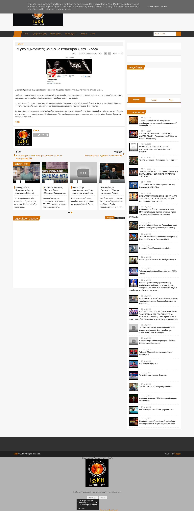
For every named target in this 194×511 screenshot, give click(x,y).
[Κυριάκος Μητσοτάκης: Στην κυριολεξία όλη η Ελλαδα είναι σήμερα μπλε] (133, 341)
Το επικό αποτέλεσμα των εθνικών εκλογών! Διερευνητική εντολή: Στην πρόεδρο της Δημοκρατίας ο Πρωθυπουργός (157, 330)
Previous (15, 173)
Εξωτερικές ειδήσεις (39, 34)
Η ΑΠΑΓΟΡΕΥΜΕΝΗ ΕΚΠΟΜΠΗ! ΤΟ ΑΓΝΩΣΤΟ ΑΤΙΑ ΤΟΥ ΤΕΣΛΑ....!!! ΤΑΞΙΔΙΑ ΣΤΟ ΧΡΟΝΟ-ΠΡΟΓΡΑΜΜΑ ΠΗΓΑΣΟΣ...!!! (158, 198)
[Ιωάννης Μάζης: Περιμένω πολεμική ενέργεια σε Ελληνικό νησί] (26, 172)
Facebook (35, 135)
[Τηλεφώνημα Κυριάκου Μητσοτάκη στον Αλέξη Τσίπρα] (133, 271)
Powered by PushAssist (108, 510)
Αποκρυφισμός (55, 34)
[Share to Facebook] (29, 175)
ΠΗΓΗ (17, 122)
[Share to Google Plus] (36, 175)
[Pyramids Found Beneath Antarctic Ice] (133, 248)
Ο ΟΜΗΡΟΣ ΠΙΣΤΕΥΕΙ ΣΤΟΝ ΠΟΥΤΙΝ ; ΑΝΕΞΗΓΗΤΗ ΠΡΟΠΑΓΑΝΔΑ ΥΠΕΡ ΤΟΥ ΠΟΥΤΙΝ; (155, 149)
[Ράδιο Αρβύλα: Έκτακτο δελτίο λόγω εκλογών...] (133, 260)
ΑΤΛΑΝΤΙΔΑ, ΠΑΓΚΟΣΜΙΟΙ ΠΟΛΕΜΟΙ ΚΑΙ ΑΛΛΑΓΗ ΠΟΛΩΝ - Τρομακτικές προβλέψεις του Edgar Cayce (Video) (158, 136)
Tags (171, 100)
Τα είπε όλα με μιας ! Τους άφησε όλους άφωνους (158, 160)
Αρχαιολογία (69, 34)
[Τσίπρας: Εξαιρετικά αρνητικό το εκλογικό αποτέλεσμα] (133, 352)
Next (123, 173)
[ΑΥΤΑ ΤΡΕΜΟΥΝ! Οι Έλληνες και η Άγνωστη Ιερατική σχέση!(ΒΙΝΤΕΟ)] (133, 185)
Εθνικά (20, 44)
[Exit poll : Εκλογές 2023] (133, 364)
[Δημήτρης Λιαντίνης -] (133, 398)
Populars (136, 100)
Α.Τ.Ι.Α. (93, 34)
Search (178, 34)
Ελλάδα (25, 34)
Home (17, 34)
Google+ (43, 135)
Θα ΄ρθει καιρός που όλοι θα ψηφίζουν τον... (156, 410)
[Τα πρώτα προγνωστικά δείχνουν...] (133, 375)
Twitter (39, 135)
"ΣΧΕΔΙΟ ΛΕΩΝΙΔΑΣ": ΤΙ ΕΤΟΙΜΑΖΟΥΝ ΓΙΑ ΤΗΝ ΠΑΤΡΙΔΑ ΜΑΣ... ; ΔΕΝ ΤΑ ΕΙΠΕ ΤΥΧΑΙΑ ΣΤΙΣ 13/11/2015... (158, 174)
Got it (164, 7)
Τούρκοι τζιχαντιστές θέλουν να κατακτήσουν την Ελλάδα (56, 48)
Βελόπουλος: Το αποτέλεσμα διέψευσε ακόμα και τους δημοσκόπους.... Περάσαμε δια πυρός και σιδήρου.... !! (158, 301)
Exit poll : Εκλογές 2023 (148, 364)
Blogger (110, 218)
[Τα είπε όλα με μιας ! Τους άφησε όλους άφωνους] (133, 160)
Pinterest (47, 135)
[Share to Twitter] (32, 175)
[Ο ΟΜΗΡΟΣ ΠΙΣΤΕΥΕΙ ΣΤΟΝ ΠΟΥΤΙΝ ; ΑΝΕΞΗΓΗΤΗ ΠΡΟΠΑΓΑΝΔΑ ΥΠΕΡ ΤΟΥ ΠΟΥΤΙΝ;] (133, 147)
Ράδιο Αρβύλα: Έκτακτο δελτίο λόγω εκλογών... (158, 260)
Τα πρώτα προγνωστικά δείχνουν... (153, 375)
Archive (154, 100)
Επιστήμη (83, 34)
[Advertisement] (129, 14)
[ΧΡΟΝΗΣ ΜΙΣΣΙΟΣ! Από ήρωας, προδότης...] (133, 387)
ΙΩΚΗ (74, 53)
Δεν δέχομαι (92, 497)
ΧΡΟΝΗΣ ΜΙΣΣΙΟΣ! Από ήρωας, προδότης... (156, 387)
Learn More (153, 7)
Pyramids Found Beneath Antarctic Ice (155, 248)
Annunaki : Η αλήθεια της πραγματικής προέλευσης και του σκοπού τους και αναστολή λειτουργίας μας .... (158, 123)
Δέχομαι (103, 497)
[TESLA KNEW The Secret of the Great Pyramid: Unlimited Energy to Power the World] (133, 237)
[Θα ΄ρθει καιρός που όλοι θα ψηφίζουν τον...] (133, 410)
